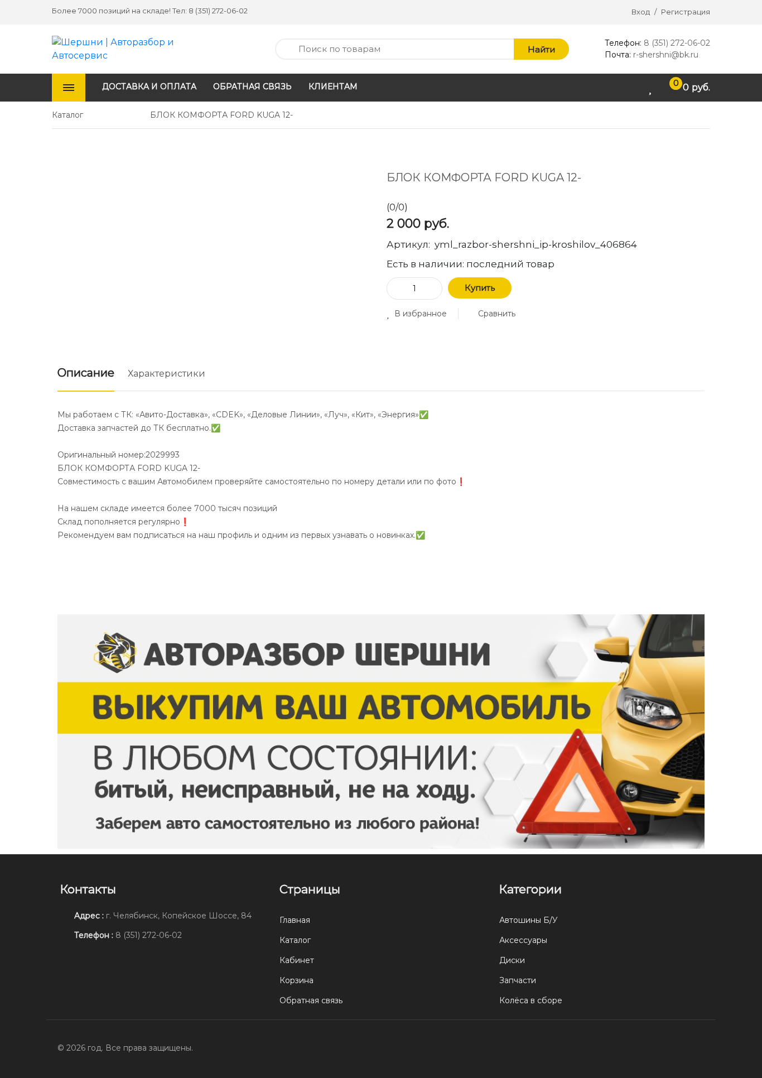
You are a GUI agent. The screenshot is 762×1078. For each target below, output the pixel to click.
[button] (417, 314)
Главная (294, 920)
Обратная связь (311, 1000)
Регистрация (685, 11)
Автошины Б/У (528, 920)
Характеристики (166, 373)
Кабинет (296, 960)
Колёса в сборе (530, 1000)
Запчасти (517, 980)
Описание (85, 372)
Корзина (296, 980)
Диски (512, 960)
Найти (541, 49)
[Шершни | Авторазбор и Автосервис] (127, 48)
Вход (641, 11)
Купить (480, 287)
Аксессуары (523, 940)
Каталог (295, 940)
